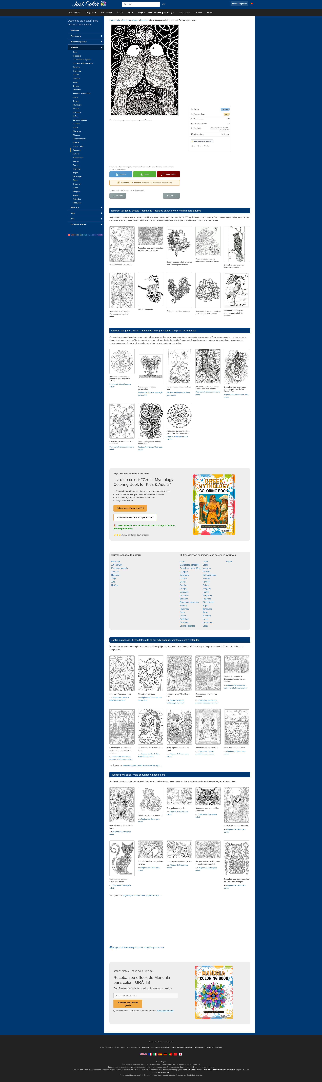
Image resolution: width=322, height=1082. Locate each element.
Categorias (89, 12)
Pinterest (161, 1042)
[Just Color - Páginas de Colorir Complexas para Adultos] (170, 1054)
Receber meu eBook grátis (128, 1004)
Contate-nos (171, 1047)
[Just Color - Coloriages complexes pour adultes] (150, 1054)
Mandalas (115, 561)
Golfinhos (184, 619)
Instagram (169, 1042)
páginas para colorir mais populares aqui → (142, 895)
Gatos (182, 612)
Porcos (206, 592)
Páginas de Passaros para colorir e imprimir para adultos (170, 210)
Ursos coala (208, 622)
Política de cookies (197, 1047)
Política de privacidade (165, 1011)
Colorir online (184, 12)
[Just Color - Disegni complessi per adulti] (155, 1054)
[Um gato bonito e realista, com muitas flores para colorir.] (208, 858)
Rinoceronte (208, 602)
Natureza (126, 20)
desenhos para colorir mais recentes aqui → (142, 765)
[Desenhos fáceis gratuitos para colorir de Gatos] (122, 875)
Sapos (206, 605)
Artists (130, 12)
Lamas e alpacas (187, 626)
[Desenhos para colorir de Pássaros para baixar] (208, 307)
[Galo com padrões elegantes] (179, 307)
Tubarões (207, 616)
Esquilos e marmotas (189, 602)
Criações (198, 12)
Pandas (206, 578)
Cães (182, 561)
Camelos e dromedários (190, 568)
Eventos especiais (119, 568)
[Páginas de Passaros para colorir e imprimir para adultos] (111, 947)
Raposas (207, 599)
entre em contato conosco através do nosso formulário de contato (209, 1070)
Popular (120, 12)
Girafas (183, 616)
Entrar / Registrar (239, 4)
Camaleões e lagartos (189, 565)
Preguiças (207, 595)
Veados (229, 561)
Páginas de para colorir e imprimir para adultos (138, 947)
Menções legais (183, 1047)
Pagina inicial (74, 12)
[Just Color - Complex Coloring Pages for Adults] (143, 1054)
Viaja (113, 578)
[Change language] (251, 3)
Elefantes (184, 599)
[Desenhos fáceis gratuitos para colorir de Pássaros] (179, 258)
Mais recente (106, 12)
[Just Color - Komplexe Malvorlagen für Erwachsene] (165, 1054)
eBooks (210, 12)
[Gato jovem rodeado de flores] (236, 822)
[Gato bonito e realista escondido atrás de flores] (122, 822)
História (114, 585)
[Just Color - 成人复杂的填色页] (175, 1054)
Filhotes (183, 605)
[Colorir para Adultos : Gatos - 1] (150, 812)
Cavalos (183, 578)
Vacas (205, 626)
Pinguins (207, 589)
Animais (135, 20)
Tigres (205, 612)
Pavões (206, 582)
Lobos (205, 565)
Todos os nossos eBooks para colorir (135, 517)
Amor (227, 114)
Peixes (206, 585)
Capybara (184, 575)
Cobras (183, 582)
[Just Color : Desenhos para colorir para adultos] (90, 4)
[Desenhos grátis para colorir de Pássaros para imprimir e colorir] (236, 261)
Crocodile (184, 592)
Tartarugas (207, 609)
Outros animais (209, 575)
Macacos (207, 568)
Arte (113, 582)
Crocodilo (184, 595)
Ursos (205, 619)
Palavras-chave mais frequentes (154, 1047)
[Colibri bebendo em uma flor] (122, 261)
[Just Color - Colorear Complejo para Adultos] (160, 1054)
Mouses (206, 572)
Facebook (153, 1042)
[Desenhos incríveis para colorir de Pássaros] (150, 244)
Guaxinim (184, 622)
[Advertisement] (144, 143)
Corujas (183, 589)
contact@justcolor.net (160, 1072)
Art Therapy (116, 565)
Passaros (225, 109)
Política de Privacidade (214, 1047)
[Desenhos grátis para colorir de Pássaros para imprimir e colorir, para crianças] (122, 307)
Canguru (184, 572)
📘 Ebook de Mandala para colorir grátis (85, 235)
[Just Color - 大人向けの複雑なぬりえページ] (180, 1054)
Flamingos (184, 609)
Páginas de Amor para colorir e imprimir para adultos (168, 330)
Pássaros (144, 20)
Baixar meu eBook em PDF (130, 508)
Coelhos (183, 585)
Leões (205, 561)
